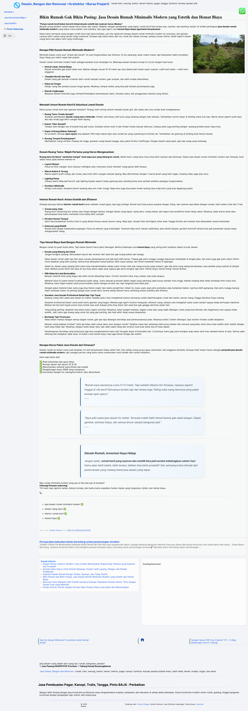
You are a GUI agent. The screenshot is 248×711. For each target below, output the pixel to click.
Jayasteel (199, 704)
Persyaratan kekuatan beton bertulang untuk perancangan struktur (80, 541)
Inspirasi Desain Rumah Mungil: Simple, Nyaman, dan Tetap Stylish (75, 574)
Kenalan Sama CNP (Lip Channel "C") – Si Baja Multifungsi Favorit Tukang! (213, 641)
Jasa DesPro (10, 23)
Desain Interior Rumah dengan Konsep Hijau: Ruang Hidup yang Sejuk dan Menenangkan (86, 587)
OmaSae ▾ (9, 12)
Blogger (146, 704)
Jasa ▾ (15, 17)
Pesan (13, 29)
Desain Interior (48, 561)
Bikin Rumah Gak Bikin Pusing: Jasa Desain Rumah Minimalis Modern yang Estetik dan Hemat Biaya (131, 17)
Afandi (139, 704)
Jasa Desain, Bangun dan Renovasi (56, 671)
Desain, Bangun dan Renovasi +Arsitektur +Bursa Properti (65, 4)
